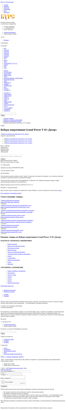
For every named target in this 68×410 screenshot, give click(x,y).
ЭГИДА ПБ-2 (8, 72)
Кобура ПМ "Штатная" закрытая (10, 202)
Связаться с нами (9, 339)
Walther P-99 (7, 96)
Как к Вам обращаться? (8, 371)
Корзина (6, 40)
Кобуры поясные (12, 244)
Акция (9, 256)
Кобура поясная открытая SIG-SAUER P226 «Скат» (15, 207)
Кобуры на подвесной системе (16, 246)
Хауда (5, 100)
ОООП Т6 (7, 110)
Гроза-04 (6, 54)
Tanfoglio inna (8, 85)
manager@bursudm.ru (10, 32)
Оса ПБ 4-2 (7, 93)
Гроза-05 (6, 56)
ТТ (5, 59)
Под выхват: (4, 147)
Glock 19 (6, 99)
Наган (5, 60)
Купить (3, 159)
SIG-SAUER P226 (9, 105)
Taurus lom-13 (8, 94)
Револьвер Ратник (9, 79)
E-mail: (3, 373)
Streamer (6, 84)
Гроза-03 (6, 53)
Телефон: (4, 374)
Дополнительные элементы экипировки (19, 254)
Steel (5, 81)
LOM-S (6, 103)
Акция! (6, 5)
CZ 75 (5, 106)
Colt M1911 (7, 109)
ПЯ (5, 66)
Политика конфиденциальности (13, 354)
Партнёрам (7, 349)
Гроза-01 (6, 50)
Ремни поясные (12, 250)
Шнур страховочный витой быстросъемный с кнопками (17, 212)
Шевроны (10, 264)
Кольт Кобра (7, 73)
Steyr (5, 62)
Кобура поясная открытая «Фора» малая (12, 217)
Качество (6, 8)
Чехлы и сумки (12, 275)
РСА (5, 87)
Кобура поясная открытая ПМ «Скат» (11, 232)
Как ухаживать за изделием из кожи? (11, 193)
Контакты (7, 12)
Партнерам (7, 9)
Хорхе (5, 57)
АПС (5, 68)
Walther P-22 (7, 82)
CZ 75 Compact (8, 108)
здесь (60, 190)
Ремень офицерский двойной (9, 227)
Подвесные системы (13, 248)
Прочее (10, 281)
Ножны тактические (13, 283)
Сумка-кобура (11, 258)
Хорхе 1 (6, 88)
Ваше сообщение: (6, 378)
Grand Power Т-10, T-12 (10, 63)
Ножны (10, 277)
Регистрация (9, 2)
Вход (2, 2)
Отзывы (6, 294)
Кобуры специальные (14, 260)
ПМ (5, 48)
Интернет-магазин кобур (16, 368)
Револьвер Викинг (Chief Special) (13, 78)
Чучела (10, 279)
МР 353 (6, 70)
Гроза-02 (6, 51)
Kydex (9, 262)
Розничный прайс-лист (7, 286)
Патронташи (11, 273)
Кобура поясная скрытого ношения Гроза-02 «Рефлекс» (16, 222)
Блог (5, 11)
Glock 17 (6, 97)
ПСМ (5, 76)
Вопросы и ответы (9, 291)
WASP (6, 65)
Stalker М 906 (7, 102)
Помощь (6, 6)
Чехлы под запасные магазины (16, 252)
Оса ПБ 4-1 (7, 90)
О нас (5, 348)
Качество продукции (10, 290)
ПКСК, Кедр (7, 75)
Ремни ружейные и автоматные (16, 271)
